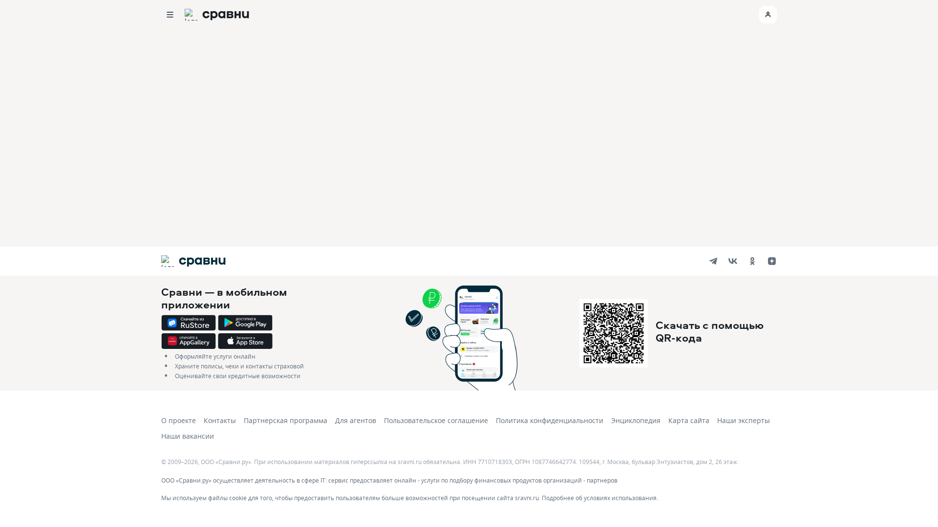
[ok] (752, 261)
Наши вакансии (187, 436)
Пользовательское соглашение (436, 420)
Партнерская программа (285, 420)
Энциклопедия (636, 420)
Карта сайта (688, 420)
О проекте (178, 420)
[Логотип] (193, 261)
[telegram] (713, 261)
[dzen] (772, 261)
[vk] (733, 261)
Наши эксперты (743, 420)
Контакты (220, 420)
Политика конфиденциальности (549, 420)
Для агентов (355, 420)
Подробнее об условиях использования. (600, 498)
